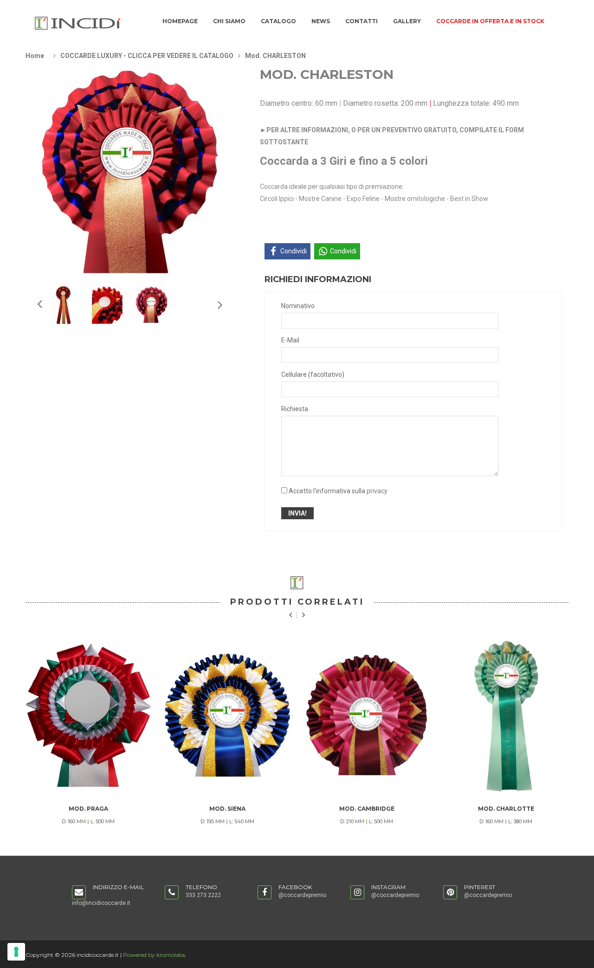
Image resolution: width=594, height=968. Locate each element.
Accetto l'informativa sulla (338, 491)
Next (39, 303)
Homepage (180, 21)
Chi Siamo (229, 21)
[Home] (78, 22)
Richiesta (294, 409)
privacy (377, 491)
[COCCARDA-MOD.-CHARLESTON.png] (63, 304)
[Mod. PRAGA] (88, 715)
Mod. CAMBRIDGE (366, 808)
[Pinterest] (450, 893)
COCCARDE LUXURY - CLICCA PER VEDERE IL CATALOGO (146, 55)
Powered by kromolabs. (155, 954)
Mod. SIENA (227, 808)
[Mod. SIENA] (227, 715)
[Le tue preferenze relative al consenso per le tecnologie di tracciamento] (16, 952)
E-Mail (290, 340)
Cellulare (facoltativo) (312, 374)
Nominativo (298, 306)
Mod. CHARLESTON (275, 55)
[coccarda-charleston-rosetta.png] (107, 304)
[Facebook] (264, 893)
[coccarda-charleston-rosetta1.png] (152, 304)
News (320, 21)
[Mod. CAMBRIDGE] (366, 715)
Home (35, 55)
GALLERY (407, 21)
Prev (219, 304)
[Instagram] (357, 893)
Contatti (361, 21)
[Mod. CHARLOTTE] (505, 715)
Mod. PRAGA (88, 808)
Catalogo (278, 21)
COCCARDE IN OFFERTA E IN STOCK (490, 21)
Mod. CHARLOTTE (506, 808)
